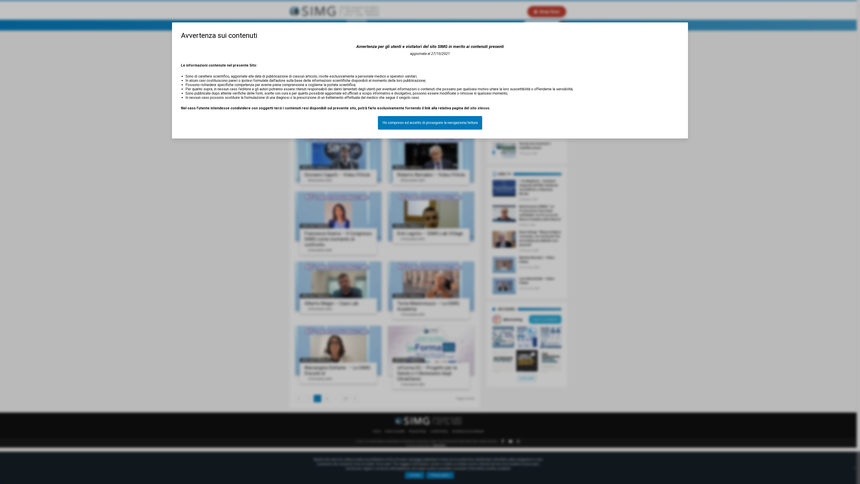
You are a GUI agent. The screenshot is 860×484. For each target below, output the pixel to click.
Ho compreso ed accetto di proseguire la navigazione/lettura (430, 123)
